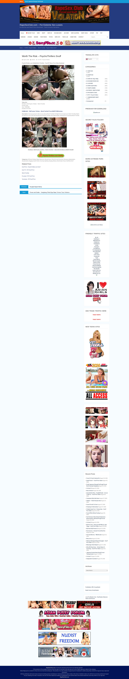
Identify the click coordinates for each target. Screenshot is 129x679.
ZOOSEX (30, 37)
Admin (33, 59)
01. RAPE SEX (89, 71)
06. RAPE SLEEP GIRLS (91, 85)
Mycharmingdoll (96, 261)
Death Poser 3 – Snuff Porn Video (94, 480)
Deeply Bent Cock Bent (91, 558)
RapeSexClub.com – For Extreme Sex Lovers (41, 25)
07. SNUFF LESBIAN (90, 88)
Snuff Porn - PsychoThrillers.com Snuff (31, 167)
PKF (97, 33)
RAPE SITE (57, 37)
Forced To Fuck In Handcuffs (32, 1)
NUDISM (36, 37)
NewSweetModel (97, 265)
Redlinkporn (96, 239)
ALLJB (96, 237)
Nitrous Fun (89, 538)
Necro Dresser (89, 490)
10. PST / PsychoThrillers (44, 59)
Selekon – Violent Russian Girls (93, 500)
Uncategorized (89, 101)
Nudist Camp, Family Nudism (92, 590)
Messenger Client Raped (92, 544)
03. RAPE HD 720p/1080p (92, 78)
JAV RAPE (66, 33)
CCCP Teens (97, 254)
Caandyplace (97, 243)
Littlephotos (96, 242)
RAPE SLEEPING (75, 33)
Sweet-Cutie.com (97, 270)
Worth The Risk (25, 173)
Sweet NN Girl (96, 259)
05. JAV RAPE (89, 83)
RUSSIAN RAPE (58, 33)
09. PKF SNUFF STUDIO (91, 92)
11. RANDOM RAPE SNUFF (92, 97)
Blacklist (97, 253)
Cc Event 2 (88, 522)
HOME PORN (73, 37)
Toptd (96, 257)
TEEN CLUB (65, 37)
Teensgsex (96, 246)
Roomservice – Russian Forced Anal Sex (95, 530)
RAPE (38, 33)
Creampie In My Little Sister (92, 498)
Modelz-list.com (96, 273)
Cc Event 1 (88, 556)
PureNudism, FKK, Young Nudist (92, 587)
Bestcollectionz (96, 271)
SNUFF (43, 33)
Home (22, 33)
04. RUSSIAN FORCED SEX (92, 81)
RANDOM (23, 37)
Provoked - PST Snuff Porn (28, 176)
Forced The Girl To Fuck (91, 504)
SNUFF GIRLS (84, 33)
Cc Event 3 (88, 488)
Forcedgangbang (97, 250)
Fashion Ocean (96, 262)
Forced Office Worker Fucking (93, 513)
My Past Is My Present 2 (92, 528)
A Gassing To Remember (92, 506)
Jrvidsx (96, 245)
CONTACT (81, 37)
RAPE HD (49, 33)
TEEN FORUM (43, 37)
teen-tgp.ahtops (96, 251)
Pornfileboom (96, 248)
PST (101, 33)
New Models (97, 268)
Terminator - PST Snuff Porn (29, 179)
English (90, 59)
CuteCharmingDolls (96, 267)
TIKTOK (51, 37)
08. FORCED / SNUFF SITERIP (93, 90)
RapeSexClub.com (50, 667)
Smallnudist (96, 256)
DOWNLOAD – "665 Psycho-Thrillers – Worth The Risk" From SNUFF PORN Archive (42, 111)
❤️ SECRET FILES (30, 33)
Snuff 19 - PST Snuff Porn (28, 170)
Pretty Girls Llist (96, 264)
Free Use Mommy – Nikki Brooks (93, 534)
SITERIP (92, 33)
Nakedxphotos (96, 240)
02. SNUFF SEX (89, 74)
